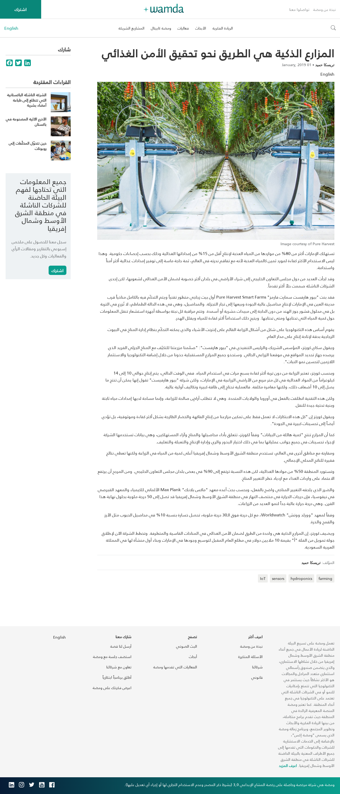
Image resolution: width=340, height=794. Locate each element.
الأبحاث (200, 28)
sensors (278, 578)
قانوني (257, 677)
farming (325, 578)
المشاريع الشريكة (131, 28)
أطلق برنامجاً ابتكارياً (117, 677)
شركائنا (257, 666)
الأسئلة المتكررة (250, 656)
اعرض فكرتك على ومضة (112, 687)
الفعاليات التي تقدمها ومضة (175, 666)
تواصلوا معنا (299, 9)
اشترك (21, 9)
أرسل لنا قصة (120, 646)
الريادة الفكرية (222, 28)
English (11, 28)
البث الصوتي (186, 646)
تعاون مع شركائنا (118, 666)
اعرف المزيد (288, 765)
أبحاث (193, 656)
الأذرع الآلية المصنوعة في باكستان (26, 121)
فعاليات (183, 28)
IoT (263, 578)
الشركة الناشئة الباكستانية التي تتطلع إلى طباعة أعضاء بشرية (26, 100)
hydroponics (301, 578)
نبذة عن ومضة (324, 9)
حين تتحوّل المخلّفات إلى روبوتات (27, 145)
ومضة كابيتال (161, 28)
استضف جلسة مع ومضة (112, 656)
